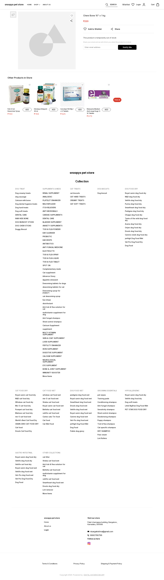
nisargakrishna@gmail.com (101, 531)
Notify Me (127, 47)
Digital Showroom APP (94, 575)
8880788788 (96, 535)
